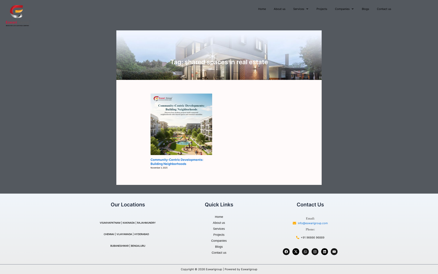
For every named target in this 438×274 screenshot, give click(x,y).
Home (262, 9)
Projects (322, 9)
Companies (342, 9)
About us (279, 9)
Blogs (365, 9)
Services (298, 9)
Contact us (384, 9)
